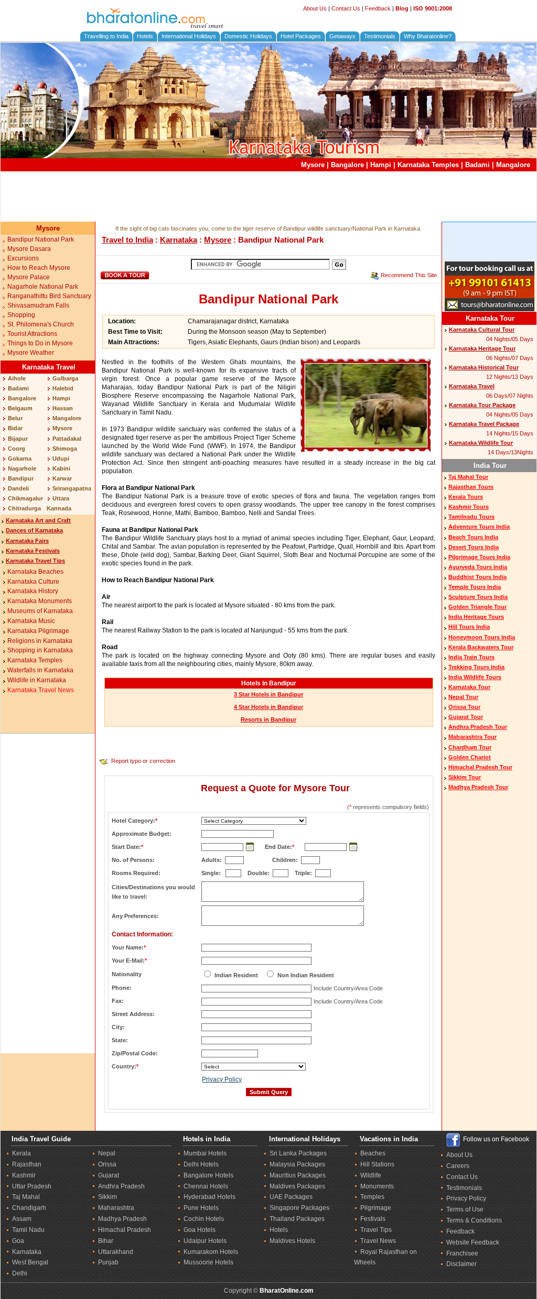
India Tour (490, 466)
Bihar (105, 1241)
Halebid (62, 388)
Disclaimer (461, 1264)
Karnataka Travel (49, 367)
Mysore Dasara (29, 249)
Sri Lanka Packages (298, 1153)
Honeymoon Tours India (481, 637)
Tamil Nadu (28, 1229)
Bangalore (347, 165)
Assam (21, 1218)
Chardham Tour (469, 747)
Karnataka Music (31, 621)
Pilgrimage (375, 1207)
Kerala (21, 1153)
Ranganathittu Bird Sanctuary (49, 296)
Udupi (60, 458)
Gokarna (19, 458)
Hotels (145, 36)
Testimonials (379, 36)
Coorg (16, 448)
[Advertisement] (268, 196)
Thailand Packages (297, 1218)
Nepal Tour (463, 697)
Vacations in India (389, 1139)
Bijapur (18, 438)
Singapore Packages (299, 1207)
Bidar (15, 428)
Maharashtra (116, 1207)
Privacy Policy (222, 1079)
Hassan (62, 408)
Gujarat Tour (465, 717)
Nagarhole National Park (42, 286)
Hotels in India (206, 1139)
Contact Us (345, 8)
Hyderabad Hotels (209, 1196)
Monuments (377, 1186)
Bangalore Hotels (208, 1175)
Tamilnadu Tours (471, 517)
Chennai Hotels (206, 1186)
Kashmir (24, 1175)
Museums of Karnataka (40, 611)
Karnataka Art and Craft (38, 520)
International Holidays (189, 36)
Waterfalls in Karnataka (40, 670)
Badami (477, 165)
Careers (457, 1166)
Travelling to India (106, 36)
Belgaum (20, 408)
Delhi (19, 1273)
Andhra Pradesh (121, 1186)
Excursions (23, 258)
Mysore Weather (30, 352)
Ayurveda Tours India (477, 567)
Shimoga (64, 448)
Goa (18, 1241)
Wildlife (370, 1175)
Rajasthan (26, 1164)
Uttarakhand (115, 1252)
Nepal (106, 1153)
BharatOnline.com (287, 1290)
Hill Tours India (469, 627)
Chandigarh (29, 1207)
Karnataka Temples (428, 165)
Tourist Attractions (32, 333)
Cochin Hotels (204, 1218)
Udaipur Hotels (205, 1241)
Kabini (61, 468)
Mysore (313, 165)
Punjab (108, 1262)
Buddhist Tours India (477, 577)
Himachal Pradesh (124, 1229)
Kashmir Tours (468, 507)
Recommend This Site (409, 275)
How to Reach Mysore (38, 267)
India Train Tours (471, 657)
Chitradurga (24, 508)
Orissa (107, 1164)
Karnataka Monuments (39, 601)
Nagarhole (22, 468)
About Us (315, 8)
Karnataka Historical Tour (484, 367)
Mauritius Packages (298, 1175)
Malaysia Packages (297, 1164)
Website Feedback (472, 1242)
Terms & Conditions (474, 1220)
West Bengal (30, 1262)
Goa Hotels (200, 1229)
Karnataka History (32, 591)
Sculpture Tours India (478, 597)
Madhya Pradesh (122, 1218)
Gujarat (108, 1175)
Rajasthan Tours (470, 487)
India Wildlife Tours (474, 677)
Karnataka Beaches (35, 571)
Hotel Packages (301, 36)
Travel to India (127, 239)
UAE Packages (291, 1196)
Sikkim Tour (464, 777)
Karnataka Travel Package (484, 424)
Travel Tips (376, 1229)
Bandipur (21, 478)
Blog (402, 8)
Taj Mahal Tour (468, 477)
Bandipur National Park (40, 239)
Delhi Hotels (201, 1164)
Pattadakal (66, 438)
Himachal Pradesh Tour (480, 767)
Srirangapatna (71, 488)
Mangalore (513, 165)
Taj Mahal (26, 1196)
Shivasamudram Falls (38, 305)
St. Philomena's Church (40, 324)
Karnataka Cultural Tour (481, 329)
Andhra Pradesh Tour (477, 727)
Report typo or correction (143, 761)
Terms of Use (465, 1209)
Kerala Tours (465, 497)
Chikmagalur (25, 498)
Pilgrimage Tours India (479, 557)
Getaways (342, 36)
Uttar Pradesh (31, 1186)
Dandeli (18, 488)
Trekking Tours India (476, 667)
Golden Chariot (469, 757)
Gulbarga (65, 378)
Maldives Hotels (292, 1241)
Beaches (372, 1153)
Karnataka (178, 239)
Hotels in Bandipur (268, 683)
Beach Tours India (473, 537)
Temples (372, 1196)
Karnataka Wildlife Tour (481, 443)
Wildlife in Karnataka (36, 680)
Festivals (372, 1218)
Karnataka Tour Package (482, 405)
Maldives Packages (297, 1186)
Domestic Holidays (248, 36)
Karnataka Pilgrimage (38, 631)
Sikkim (107, 1196)
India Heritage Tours (476, 617)
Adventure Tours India (479, 526)
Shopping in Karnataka (40, 650)
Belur (15, 418)
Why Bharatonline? (428, 36)
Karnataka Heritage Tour (482, 348)
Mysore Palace (28, 277)
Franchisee (462, 1253)
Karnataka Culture (33, 581)
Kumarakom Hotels (211, 1252)
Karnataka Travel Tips (35, 561)
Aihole (17, 378)
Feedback (378, 8)
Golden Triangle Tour (477, 607)
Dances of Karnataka (34, 530)
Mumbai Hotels (205, 1153)
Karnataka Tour (490, 318)
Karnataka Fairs (27, 541)
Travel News (378, 1241)
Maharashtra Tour (472, 737)
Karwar (62, 478)
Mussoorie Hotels (208, 1262)
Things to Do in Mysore (40, 343)
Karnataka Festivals (33, 551)
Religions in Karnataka (39, 641)
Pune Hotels (201, 1207)
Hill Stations (377, 1164)
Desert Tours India (473, 547)
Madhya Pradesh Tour (478, 787)
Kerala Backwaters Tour (480, 647)
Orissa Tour (464, 707)
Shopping (21, 315)
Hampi (380, 165)
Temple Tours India (474, 587)
